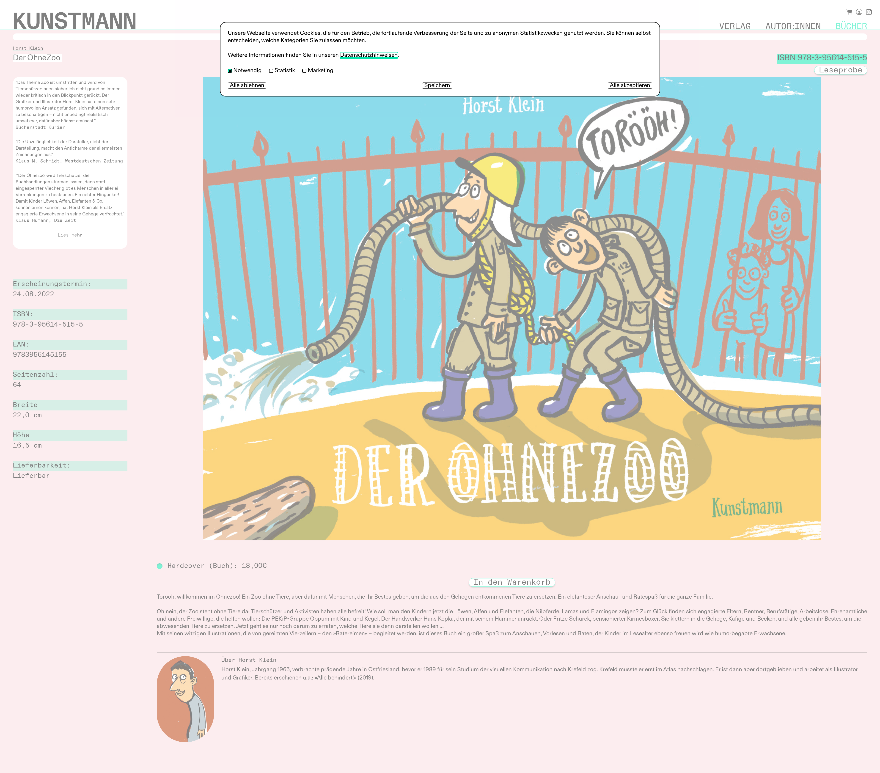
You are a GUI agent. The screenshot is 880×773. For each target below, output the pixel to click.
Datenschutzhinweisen (369, 55)
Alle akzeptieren (630, 85)
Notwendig (247, 71)
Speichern (437, 85)
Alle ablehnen (247, 85)
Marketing (320, 71)
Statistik (285, 71)
